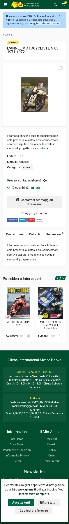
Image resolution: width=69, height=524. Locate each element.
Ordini (51, 455)
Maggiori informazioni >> (44, 23)
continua (42, 148)
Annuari (27, 167)
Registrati (51, 439)
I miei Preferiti (51, 461)
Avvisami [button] (12, 336)
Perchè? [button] (38, 180)
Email (39, 219)
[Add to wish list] (21, 336)
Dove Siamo (17, 444)
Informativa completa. (34, 494)
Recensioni (54, 234)
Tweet (22, 219)
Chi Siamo (17, 439)
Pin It (31, 219)
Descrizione (14, 234)
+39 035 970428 (52, 379)
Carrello (51, 444)
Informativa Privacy (17, 455)
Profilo (52, 450)
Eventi (17, 461)
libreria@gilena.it (28, 406)
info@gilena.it (23, 379)
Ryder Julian (50, 328)
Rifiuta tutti (47, 502)
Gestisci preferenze (34, 510)
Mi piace (12, 219)
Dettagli (34, 234)
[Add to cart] (28, 336)
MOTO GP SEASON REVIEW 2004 (50, 323)
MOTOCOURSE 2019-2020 (18, 323)
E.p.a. (21, 156)
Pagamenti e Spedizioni (17, 450)
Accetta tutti (21, 502)
